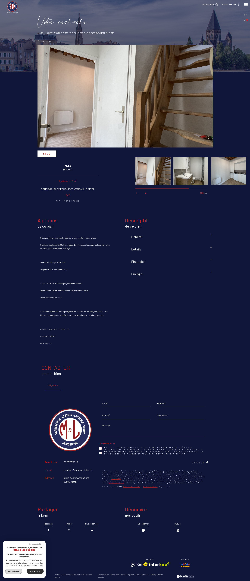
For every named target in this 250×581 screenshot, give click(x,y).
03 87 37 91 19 (71, 462)
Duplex (73, 33)
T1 (78, 33)
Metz (66, 33)
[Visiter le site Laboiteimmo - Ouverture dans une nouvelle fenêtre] (185, 576)
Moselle (58, 33)
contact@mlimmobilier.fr (78, 470)
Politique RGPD (156, 575)
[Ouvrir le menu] (246, 4)
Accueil (41, 33)
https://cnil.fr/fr (116, 479)
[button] (145, 193)
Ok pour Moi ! (35, 571)
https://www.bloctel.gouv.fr (116, 483)
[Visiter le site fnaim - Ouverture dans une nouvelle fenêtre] (145, 564)
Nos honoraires (103, 575)
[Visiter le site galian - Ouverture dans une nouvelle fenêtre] (136, 564)
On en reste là (35, 544)
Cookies (101, 577)
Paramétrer (13, 571)
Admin (137, 575)
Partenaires (145, 575)
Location (49, 33)
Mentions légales (127, 575)
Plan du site (115, 575)
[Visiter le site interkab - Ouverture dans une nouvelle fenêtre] (159, 564)
